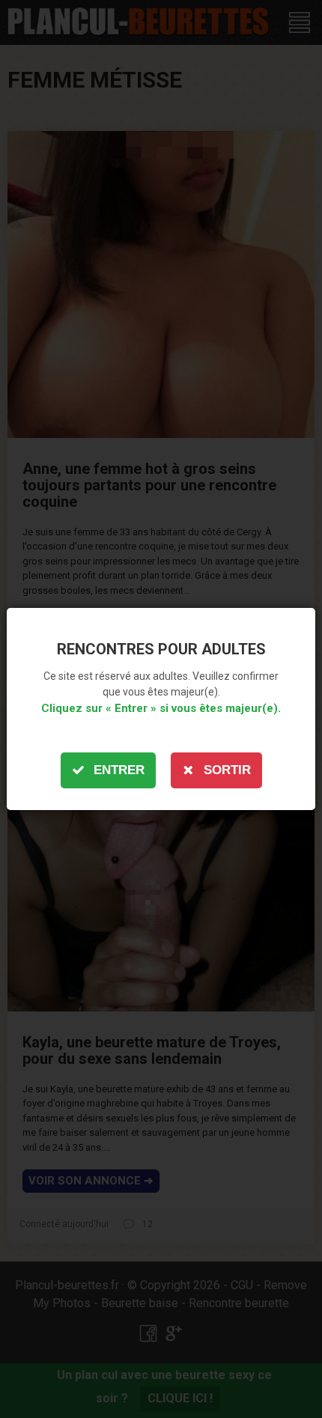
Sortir (227, 770)
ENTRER (119, 770)
